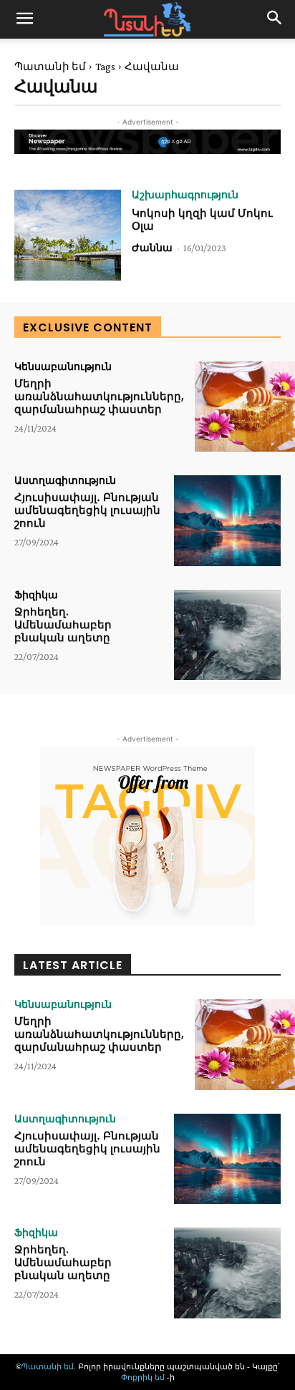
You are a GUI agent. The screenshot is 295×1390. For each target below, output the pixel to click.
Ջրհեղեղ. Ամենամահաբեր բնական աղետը (63, 624)
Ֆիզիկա (36, 595)
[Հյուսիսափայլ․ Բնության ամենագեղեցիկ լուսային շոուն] (227, 520)
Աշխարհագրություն (185, 195)
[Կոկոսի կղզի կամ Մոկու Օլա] (67, 235)
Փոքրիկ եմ (144, 1377)
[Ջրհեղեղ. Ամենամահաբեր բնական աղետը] (227, 635)
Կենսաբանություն (63, 366)
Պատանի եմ (50, 66)
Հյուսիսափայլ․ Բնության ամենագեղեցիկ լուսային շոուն (87, 510)
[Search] (275, 19)
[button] (24, 19)
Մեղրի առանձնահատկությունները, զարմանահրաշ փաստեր (99, 396)
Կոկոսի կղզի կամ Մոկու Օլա (202, 219)
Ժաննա (152, 247)
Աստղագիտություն (65, 480)
